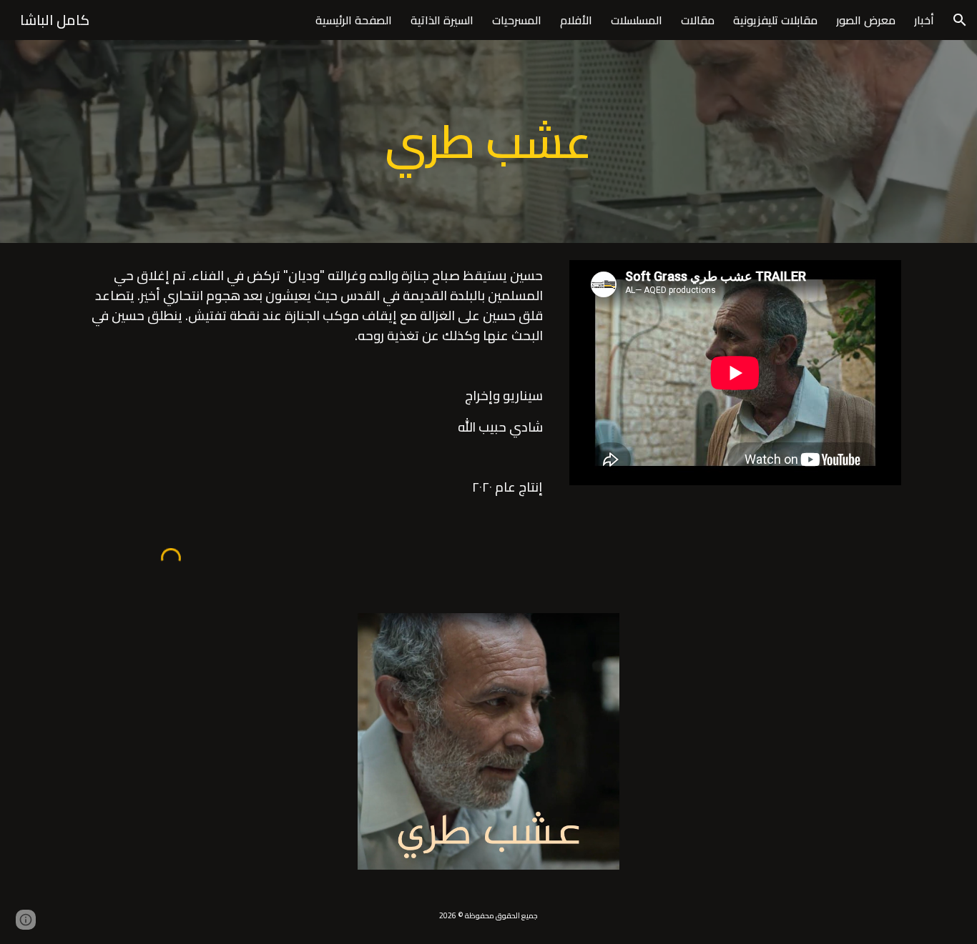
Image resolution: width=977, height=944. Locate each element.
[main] (488, 141)
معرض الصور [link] (865, 20)
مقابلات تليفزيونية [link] (775, 20)
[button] (960, 20)
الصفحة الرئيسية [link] (353, 20)
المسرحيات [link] (516, 20)
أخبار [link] (924, 20)
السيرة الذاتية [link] (442, 20)
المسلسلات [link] (636, 20)
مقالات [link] (698, 20)
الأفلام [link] (576, 20)
